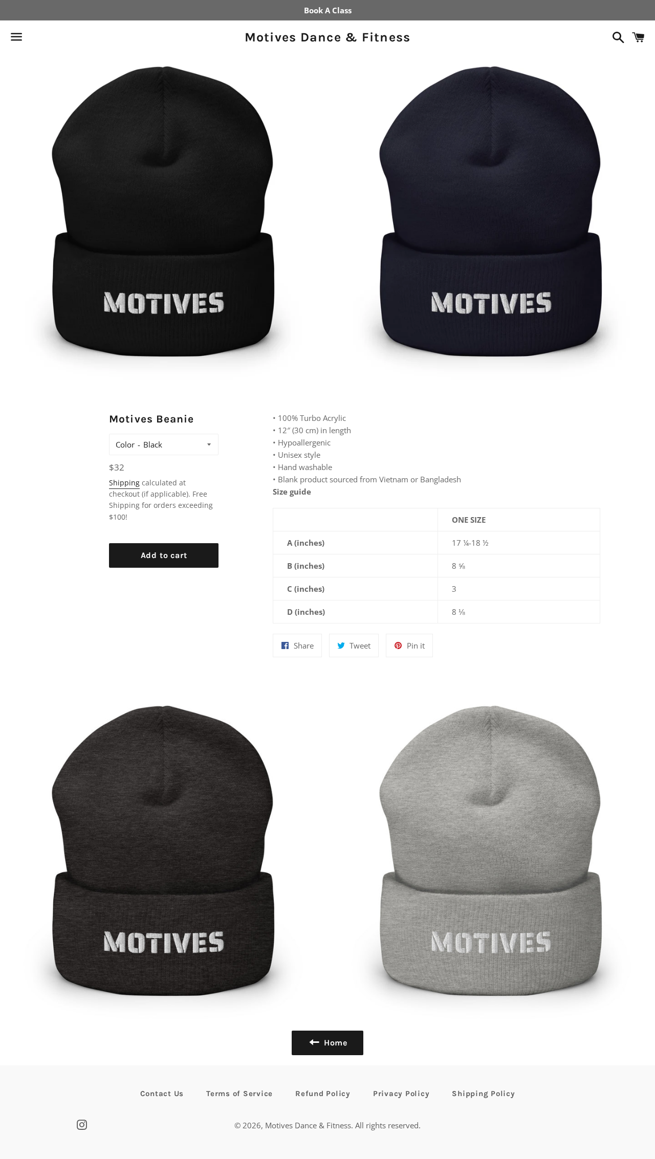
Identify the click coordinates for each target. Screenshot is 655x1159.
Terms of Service (239, 1093)
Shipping (124, 482)
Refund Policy (323, 1093)
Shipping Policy (483, 1093)
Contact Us (162, 1093)
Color (125, 444)
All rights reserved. (388, 1125)
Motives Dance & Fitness (328, 37)
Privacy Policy (401, 1093)
